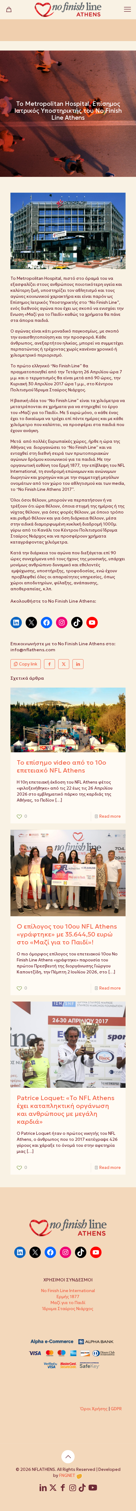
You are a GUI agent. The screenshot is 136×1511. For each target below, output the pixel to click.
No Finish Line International (68, 1290)
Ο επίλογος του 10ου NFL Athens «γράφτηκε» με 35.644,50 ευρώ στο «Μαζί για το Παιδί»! (67, 934)
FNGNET (67, 1475)
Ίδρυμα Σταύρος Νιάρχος (68, 1308)
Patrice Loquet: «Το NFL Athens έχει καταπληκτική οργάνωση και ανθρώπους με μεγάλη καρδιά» (65, 1110)
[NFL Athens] (68, 9)
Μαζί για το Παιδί (68, 1302)
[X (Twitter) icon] (53, 1489)
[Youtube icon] (92, 1489)
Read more (110, 816)
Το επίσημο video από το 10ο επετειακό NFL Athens (61, 766)
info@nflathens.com (32, 650)
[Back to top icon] (68, 1456)
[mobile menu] (127, 9)
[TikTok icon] (82, 1489)
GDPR (116, 1409)
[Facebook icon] (63, 1489)
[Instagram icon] (73, 1489)
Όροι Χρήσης (94, 1409)
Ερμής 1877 (68, 1296)
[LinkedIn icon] (43, 1489)
